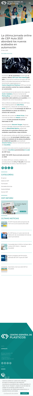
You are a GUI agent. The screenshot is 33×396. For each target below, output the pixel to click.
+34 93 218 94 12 (5, 357)
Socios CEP (4, 192)
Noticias (18, 10)
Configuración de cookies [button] (11, 393)
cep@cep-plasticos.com (7, 359)
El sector (3, 178)
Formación (4, 183)
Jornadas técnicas (6, 53)
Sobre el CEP (5, 181)
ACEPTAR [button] (24, 393)
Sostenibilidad (5, 189)
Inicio (12, 10)
